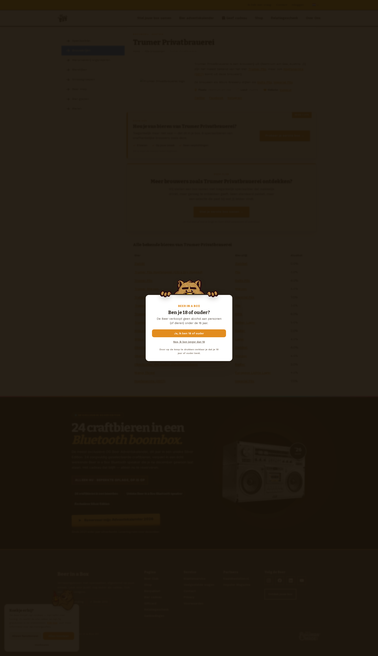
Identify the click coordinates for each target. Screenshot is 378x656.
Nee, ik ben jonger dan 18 (189, 341)
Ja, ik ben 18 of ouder (189, 333)
